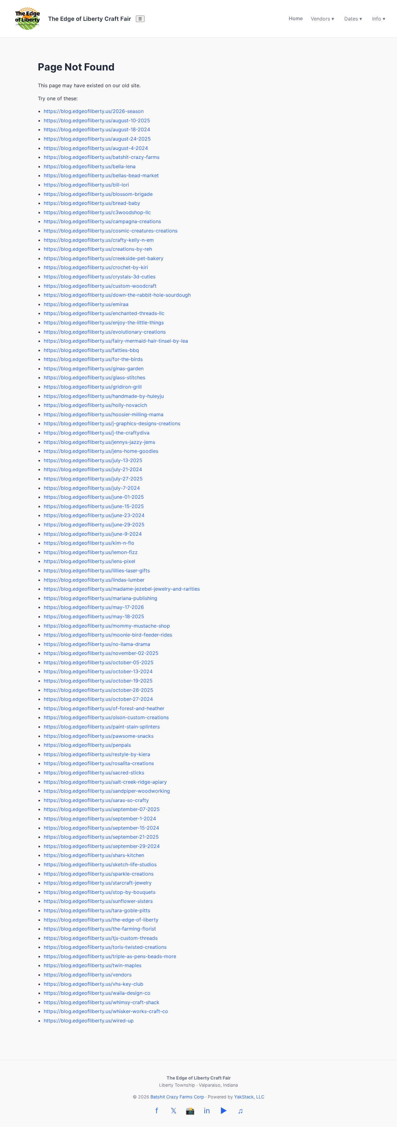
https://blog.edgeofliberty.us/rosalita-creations (99, 763)
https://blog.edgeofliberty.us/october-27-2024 (98, 699)
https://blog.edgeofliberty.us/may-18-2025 (94, 616)
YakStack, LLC (249, 1096)
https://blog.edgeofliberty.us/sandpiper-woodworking (107, 791)
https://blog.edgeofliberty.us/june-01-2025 (94, 497)
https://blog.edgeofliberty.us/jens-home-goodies (101, 451)
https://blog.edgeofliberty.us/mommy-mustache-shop (107, 626)
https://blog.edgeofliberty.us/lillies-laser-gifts (97, 570)
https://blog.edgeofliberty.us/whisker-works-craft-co (106, 1011)
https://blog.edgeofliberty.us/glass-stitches (94, 377)
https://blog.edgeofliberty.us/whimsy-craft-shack (101, 1002)
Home (296, 18)
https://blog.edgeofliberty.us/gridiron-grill (93, 387)
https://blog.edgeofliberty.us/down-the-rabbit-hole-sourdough (117, 295)
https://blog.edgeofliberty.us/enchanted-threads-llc (104, 313)
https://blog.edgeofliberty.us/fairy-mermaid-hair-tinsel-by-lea (116, 341)
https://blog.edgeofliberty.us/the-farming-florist (100, 929)
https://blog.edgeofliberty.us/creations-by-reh (98, 249)
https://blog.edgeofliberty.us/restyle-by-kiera (97, 754)
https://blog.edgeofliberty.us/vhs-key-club (93, 984)
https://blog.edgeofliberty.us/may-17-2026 (94, 607)
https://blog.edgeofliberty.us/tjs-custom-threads (101, 938)
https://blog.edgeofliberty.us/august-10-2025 (97, 120)
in (207, 1110)
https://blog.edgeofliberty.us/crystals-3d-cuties (99, 276)
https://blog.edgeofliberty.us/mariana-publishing (100, 598)
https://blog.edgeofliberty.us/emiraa (86, 304)
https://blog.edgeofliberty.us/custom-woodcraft (100, 286)
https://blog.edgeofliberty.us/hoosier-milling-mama (103, 414)
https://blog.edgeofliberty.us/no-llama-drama (97, 644)
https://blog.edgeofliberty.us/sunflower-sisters (98, 901)
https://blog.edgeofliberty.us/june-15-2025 (94, 506)
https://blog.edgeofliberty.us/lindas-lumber (94, 580)
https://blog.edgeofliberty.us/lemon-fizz (91, 552)
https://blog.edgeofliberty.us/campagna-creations (102, 221)
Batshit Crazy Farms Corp (177, 1096)
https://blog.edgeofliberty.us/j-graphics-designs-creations (112, 423)
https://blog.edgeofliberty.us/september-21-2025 (101, 837)
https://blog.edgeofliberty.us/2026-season (94, 111)
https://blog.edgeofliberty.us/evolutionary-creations (105, 332)
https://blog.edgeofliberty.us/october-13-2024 (98, 671)
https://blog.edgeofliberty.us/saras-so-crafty (96, 800)
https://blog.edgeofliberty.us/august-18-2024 (97, 129)
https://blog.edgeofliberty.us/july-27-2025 (93, 479)
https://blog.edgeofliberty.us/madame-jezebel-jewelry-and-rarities (122, 589)
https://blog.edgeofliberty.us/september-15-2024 (101, 828)
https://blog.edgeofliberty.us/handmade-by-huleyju (104, 396)
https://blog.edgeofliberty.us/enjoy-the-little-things (104, 322)
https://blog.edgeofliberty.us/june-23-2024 (94, 515)
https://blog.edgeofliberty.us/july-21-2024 (93, 469)
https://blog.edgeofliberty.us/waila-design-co (97, 993)
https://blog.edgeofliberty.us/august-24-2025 (97, 139)
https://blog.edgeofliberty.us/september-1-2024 (100, 818)
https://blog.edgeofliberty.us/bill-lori (86, 185)
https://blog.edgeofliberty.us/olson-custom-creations (106, 717)
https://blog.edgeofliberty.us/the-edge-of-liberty (101, 920)
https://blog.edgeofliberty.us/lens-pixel (89, 561)
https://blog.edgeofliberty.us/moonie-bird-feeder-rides (108, 635)
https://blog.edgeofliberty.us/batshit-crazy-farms (101, 157)
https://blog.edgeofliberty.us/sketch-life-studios (100, 864)
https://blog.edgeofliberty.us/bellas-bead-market (101, 175)
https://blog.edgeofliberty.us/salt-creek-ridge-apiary (105, 782)
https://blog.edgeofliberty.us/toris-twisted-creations (105, 947)
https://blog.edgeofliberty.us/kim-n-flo (89, 543)
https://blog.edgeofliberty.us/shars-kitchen (94, 855)
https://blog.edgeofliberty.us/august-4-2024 (96, 148)
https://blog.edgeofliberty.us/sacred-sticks (94, 772)
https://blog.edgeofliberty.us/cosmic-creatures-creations (110, 231)
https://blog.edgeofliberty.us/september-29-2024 (102, 846)
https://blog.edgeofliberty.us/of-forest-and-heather (104, 708)
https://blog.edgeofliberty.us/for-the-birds (93, 359)
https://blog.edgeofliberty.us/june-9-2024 (93, 534)
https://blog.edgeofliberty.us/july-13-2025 (93, 460)
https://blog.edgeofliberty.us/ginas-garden (94, 368)
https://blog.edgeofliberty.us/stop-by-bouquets (99, 892)
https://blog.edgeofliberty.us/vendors (88, 974)
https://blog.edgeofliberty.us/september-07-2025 (102, 809)
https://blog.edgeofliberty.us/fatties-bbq (91, 350)
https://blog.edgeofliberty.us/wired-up (89, 1020)
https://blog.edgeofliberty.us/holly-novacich (95, 405)
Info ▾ (378, 19)
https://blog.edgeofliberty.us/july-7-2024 (92, 488)
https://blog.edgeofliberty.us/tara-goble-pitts (97, 910)
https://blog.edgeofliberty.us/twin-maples (92, 965)
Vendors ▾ (322, 19)
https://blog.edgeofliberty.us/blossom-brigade (98, 194)
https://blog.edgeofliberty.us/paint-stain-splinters (102, 727)
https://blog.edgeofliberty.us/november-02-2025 (101, 653)
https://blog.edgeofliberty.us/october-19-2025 (98, 681)
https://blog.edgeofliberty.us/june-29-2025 (94, 524)
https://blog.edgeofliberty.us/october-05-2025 (99, 662)
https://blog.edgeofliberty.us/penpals (87, 745)
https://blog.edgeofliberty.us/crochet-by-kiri (96, 267)
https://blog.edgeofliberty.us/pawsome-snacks (99, 736)
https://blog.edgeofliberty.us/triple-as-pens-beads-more (110, 956)
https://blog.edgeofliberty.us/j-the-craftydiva (96, 433)
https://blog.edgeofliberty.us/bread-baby (92, 203)
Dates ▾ (353, 19)
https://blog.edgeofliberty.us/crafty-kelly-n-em (99, 240)
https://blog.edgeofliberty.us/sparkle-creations (99, 874)
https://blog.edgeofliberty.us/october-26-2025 (98, 690)
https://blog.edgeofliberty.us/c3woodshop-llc (97, 212)
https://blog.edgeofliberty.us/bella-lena (90, 166)
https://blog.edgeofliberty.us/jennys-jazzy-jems (99, 442)
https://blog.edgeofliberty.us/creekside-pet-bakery (103, 258)
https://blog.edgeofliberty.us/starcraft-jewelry (98, 883)
